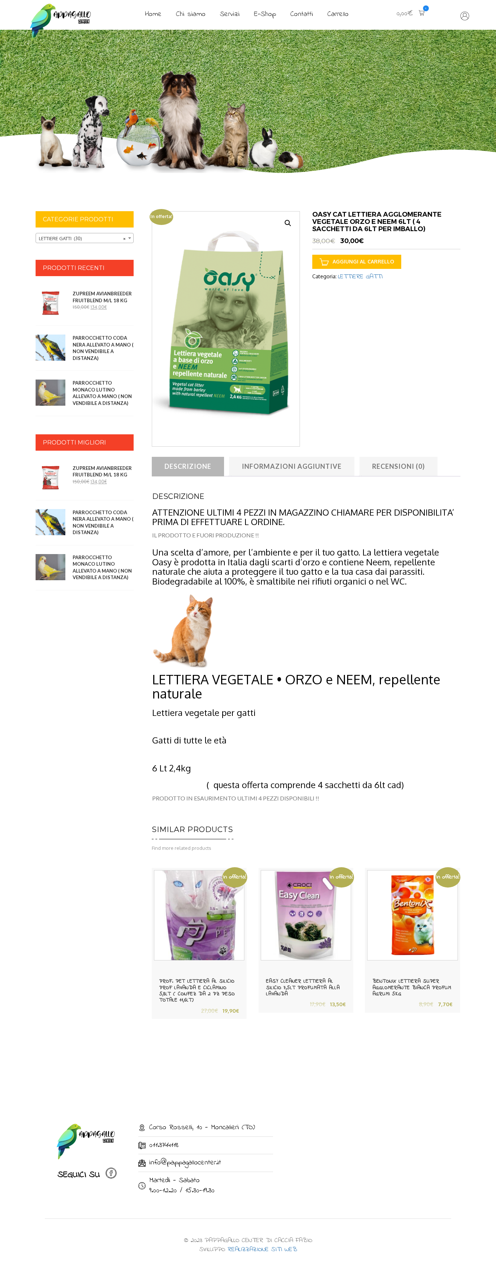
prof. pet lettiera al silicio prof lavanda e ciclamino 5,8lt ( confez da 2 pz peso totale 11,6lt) (197, 991)
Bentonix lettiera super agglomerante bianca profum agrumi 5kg (412, 988)
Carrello (338, 14)
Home (153, 14)
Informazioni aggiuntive (292, 466)
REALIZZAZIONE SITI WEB (262, 1249)
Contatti (301, 14)
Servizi (230, 14)
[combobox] (85, 238)
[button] (410, 14)
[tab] (188, 466)
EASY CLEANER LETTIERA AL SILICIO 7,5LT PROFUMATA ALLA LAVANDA (303, 988)
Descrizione (187, 466)
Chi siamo (191, 14)
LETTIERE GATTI (360, 277)
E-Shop (265, 14)
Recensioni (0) (398, 466)
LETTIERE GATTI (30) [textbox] (82, 238)
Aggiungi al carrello (363, 261)
